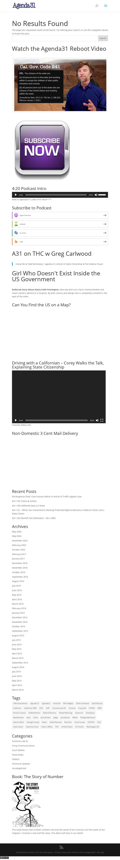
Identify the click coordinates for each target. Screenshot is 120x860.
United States (66, 726)
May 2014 (16, 680)
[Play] (15, 194)
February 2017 (19, 554)
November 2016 (20, 567)
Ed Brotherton (34, 713)
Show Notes (18, 754)
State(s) (15, 759)
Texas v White (46, 726)
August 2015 (18, 635)
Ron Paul (68, 722)
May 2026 (16, 531)
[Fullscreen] (101, 420)
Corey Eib (82, 708)
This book (16, 829)
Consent (72, 708)
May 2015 (16, 649)
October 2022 (18, 549)
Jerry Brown (45, 717)
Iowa (28, 717)
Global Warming (65, 713)
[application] (60, 195)
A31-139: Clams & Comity (24, 501)
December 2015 (19, 617)
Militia (75, 717)
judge (55, 717)
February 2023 (19, 545)
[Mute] (96, 194)
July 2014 (16, 671)
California (17, 708)
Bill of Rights (68, 703)
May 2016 (16, 594)
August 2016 (18, 581)
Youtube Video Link (21, 425)
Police (44, 722)
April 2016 (17, 599)
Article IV (56, 703)
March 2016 (18, 603)
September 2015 (20, 631)
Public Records (56, 722)
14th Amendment (20, 703)
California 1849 (30, 708)
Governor (79, 713)
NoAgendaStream (87, 717)
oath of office (18, 722)
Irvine (35, 717)
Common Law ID (59, 708)
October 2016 (18, 572)
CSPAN (92, 708)
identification (18, 717)
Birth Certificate (82, 703)
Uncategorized (19, 768)
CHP (47, 708)
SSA (99, 722)
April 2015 (17, 653)
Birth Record (97, 703)
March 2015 (18, 658)
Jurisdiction (65, 717)
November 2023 (20, 540)
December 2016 (19, 563)
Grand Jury (90, 713)
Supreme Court (32, 726)
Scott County (79, 722)
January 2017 (18, 558)
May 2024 (16, 536)
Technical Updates (21, 763)
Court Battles (18, 750)
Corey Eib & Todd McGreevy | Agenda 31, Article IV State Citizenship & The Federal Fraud (59, 264)
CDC (41, 708)
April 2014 (17, 685)
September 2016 (20, 576)
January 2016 (18, 612)
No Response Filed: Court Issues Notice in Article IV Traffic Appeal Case (47, 496)
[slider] (102, 194)
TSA (57, 726)
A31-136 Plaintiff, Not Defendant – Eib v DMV (34, 518)
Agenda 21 (34, 703)
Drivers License (19, 713)
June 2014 (17, 676)
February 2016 (19, 608)
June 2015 (17, 644)
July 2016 (16, 585)
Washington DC (93, 726)
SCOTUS (91, 722)
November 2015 (20, 622)
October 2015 (18, 626)
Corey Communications (23, 745)
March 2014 (18, 689)
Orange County (33, 722)
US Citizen (79, 726)
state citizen (18, 726)
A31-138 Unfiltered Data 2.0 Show (28, 505)
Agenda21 (46, 703)
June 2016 (17, 590)
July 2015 (16, 640)
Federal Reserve (49, 713)
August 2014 (18, 667)
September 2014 (20, 662)
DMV (100, 708)
